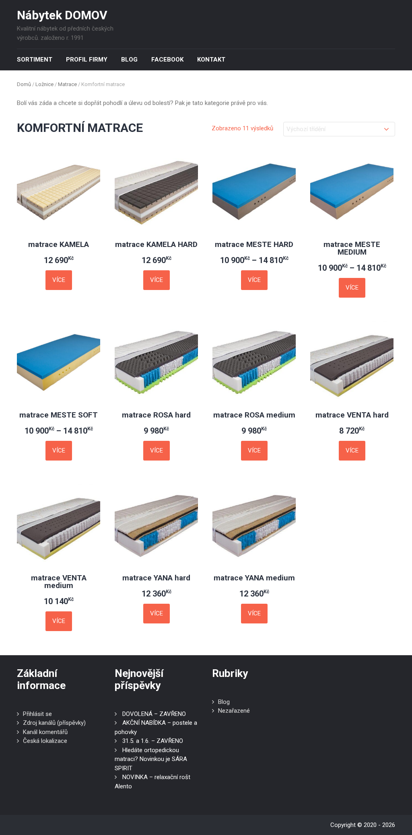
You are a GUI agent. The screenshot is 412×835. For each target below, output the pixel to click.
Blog (129, 59)
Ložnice (44, 84)
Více (58, 280)
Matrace (67, 84)
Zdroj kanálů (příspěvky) (54, 722)
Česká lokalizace (45, 741)
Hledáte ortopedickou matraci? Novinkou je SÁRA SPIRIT (151, 759)
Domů (24, 84)
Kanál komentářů (45, 732)
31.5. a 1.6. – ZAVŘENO (152, 741)
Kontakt (211, 59)
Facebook (167, 59)
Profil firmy (86, 59)
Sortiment (34, 59)
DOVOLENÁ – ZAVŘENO (154, 714)
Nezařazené (234, 710)
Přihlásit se (37, 714)
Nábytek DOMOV (62, 15)
